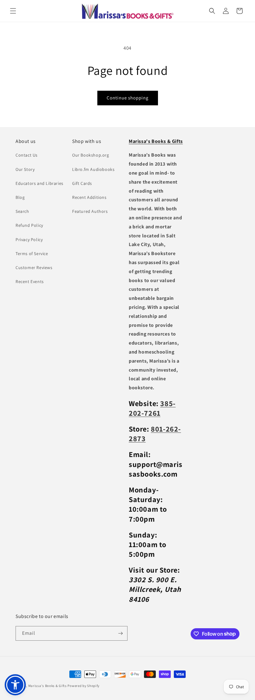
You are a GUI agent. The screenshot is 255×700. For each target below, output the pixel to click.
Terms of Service (32, 253)
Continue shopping (128, 98)
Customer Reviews (34, 267)
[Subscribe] (120, 633)
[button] (13, 11)
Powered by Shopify (83, 686)
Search (22, 211)
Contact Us (27, 155)
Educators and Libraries (39, 183)
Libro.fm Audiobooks (93, 169)
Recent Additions (89, 197)
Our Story (25, 169)
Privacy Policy (29, 239)
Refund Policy (29, 225)
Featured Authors (90, 211)
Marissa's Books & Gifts (47, 686)
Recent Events (30, 281)
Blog (20, 197)
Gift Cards (82, 183)
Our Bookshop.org (90, 155)
